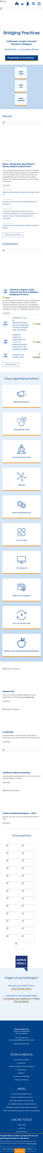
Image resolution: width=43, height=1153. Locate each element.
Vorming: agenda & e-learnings (21, 1100)
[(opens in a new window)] (12, 847)
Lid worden (21, 1063)
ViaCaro (21, 1073)
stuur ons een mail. (20, 988)
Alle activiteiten (11, 364)
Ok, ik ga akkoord (9, 1149)
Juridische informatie (21, 1076)
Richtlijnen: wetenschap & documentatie (21, 1107)
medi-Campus (21, 1131)
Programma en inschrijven (21, 57)
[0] (22, 5)
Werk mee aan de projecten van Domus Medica (21, 1110)
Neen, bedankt (27, 1149)
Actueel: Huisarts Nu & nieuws (21, 1097)
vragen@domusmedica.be (23, 1040)
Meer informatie (31, 1143)
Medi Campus (21, 99)
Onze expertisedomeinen (21, 1094)
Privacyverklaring (21, 1079)
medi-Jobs (21, 1125)
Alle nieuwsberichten (13, 234)
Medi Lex (21, 86)
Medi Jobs (21, 73)
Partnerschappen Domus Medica (21, 1066)
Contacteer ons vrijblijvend (17, 998)
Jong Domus (21, 1069)
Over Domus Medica (21, 1059)
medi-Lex (21, 1128)
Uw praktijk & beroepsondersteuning (22, 1104)
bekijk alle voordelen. (27, 999)
